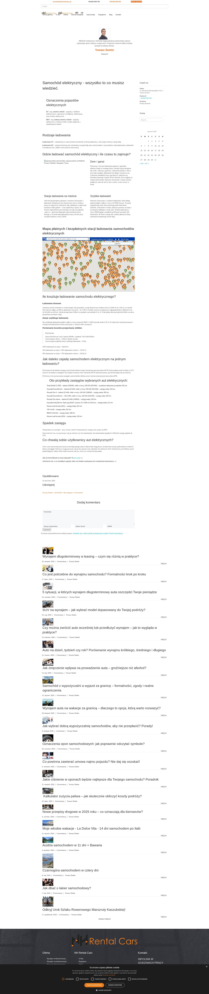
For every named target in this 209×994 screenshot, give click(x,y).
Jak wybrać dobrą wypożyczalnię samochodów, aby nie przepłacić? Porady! (97, 726)
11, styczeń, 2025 (48, 833)
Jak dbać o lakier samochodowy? (66, 888)
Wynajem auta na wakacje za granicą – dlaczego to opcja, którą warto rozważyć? (101, 708)
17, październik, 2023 (49, 915)
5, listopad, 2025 (47, 731)
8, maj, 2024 (46, 875)
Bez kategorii (68, 493)
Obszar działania (77, 15)
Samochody (90, 15)
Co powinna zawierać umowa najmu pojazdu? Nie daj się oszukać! (91, 761)
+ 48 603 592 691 (146, 98)
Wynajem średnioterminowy (57, 961)
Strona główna (47, 15)
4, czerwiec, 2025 (48, 817)
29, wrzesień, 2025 (48, 749)
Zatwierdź (46, 530)
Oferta (65, 15)
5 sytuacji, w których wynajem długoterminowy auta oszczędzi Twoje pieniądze (99, 592)
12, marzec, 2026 (48, 655)
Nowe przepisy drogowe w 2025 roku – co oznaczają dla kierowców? (92, 811)
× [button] (206, 966)
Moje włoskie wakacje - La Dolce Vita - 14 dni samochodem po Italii (91, 828)
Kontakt (118, 15)
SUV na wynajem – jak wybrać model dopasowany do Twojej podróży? (93, 610)
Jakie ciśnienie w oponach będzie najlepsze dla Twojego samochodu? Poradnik (100, 779)
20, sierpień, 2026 (48, 561)
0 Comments (78, 493)
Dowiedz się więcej (109, 975)
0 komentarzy (61, 561)
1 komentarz (60, 731)
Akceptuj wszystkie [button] (94, 985)
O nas (58, 15)
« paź (141, 163)
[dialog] (104, 979)
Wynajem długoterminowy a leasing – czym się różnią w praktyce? (90, 556)
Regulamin (102, 15)
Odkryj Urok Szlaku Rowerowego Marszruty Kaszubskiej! (83, 909)
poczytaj (77, 458)
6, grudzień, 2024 (48, 850)
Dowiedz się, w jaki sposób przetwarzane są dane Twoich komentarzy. (98, 533)
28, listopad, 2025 (48, 713)
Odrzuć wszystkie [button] (115, 985)
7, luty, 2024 (46, 893)
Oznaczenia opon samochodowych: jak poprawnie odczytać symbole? (93, 744)
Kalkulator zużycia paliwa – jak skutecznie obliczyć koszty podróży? (92, 796)
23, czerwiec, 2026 (48, 597)
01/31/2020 (58, 493)
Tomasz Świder (47, 493)
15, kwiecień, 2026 (48, 637)
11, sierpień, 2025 (48, 784)
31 (155, 160)
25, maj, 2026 (46, 615)
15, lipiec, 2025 (47, 801)
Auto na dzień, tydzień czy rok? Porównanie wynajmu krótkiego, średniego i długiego (104, 650)
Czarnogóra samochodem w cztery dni (70, 870)
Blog (110, 15)
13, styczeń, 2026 (48, 695)
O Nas (81, 959)
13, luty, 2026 (46, 673)
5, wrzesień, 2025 (48, 767)
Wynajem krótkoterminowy (56, 959)
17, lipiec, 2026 (47, 579)
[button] (104, 990)
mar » (147, 163)
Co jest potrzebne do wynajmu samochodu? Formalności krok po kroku (94, 574)
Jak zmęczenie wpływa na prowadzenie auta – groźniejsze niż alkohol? (94, 668)
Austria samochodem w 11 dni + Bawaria (72, 845)
